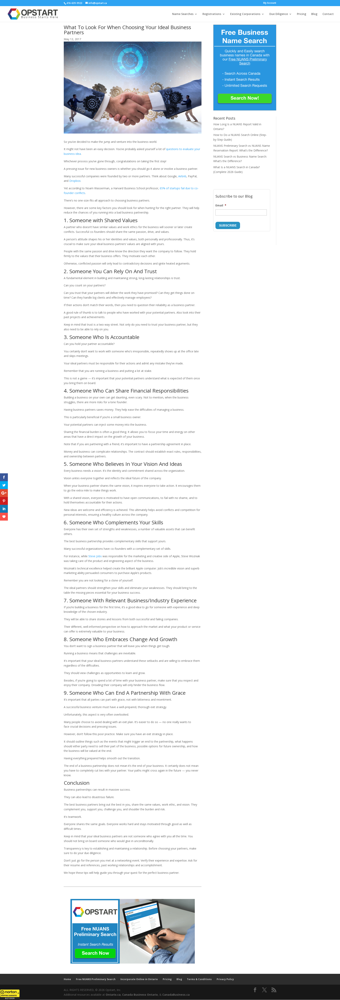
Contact (328, 14)
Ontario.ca (113, 994)
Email (220, 205)
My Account (269, 3)
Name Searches (182, 14)
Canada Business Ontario (140, 994)
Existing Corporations (245, 14)
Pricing (301, 14)
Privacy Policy (225, 979)
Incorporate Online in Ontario (139, 979)
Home (67, 979)
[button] (10, 994)
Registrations (211, 14)
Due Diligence (278, 14)
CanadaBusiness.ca (176, 994)
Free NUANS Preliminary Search (95, 979)
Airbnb (182, 176)
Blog (314, 14)
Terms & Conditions (199, 979)
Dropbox (74, 181)
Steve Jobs (95, 556)
